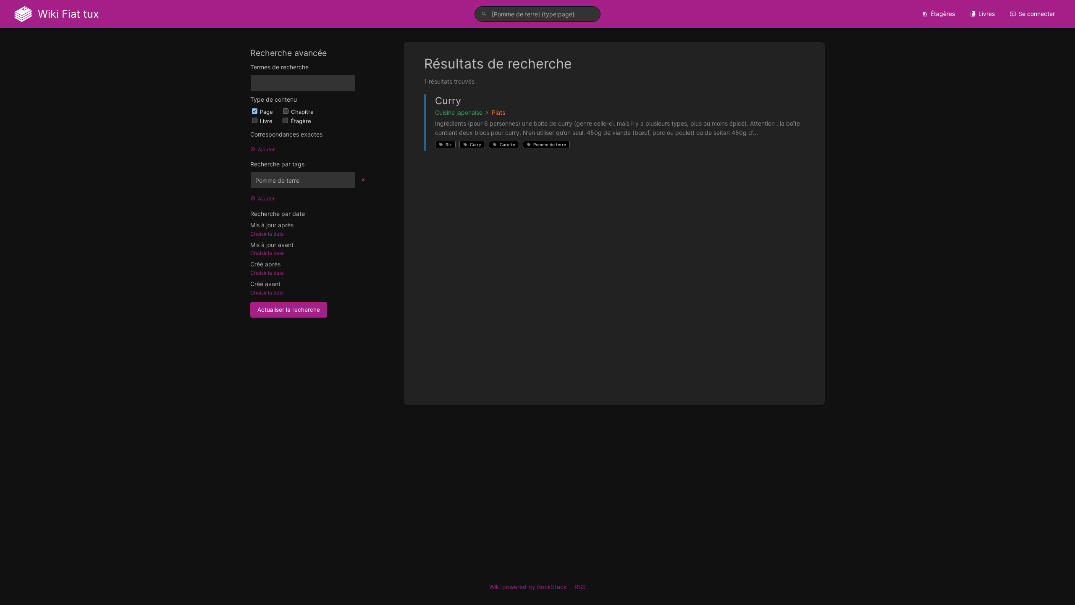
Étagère (301, 121)
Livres (986, 13)
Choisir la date (267, 234)
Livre (267, 121)
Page (267, 111)
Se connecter (1036, 13)
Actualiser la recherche (288, 309)
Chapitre (302, 111)
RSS (580, 586)
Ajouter (266, 149)
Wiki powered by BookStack (528, 586)
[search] (537, 14)
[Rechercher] (484, 14)
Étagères (943, 13)
